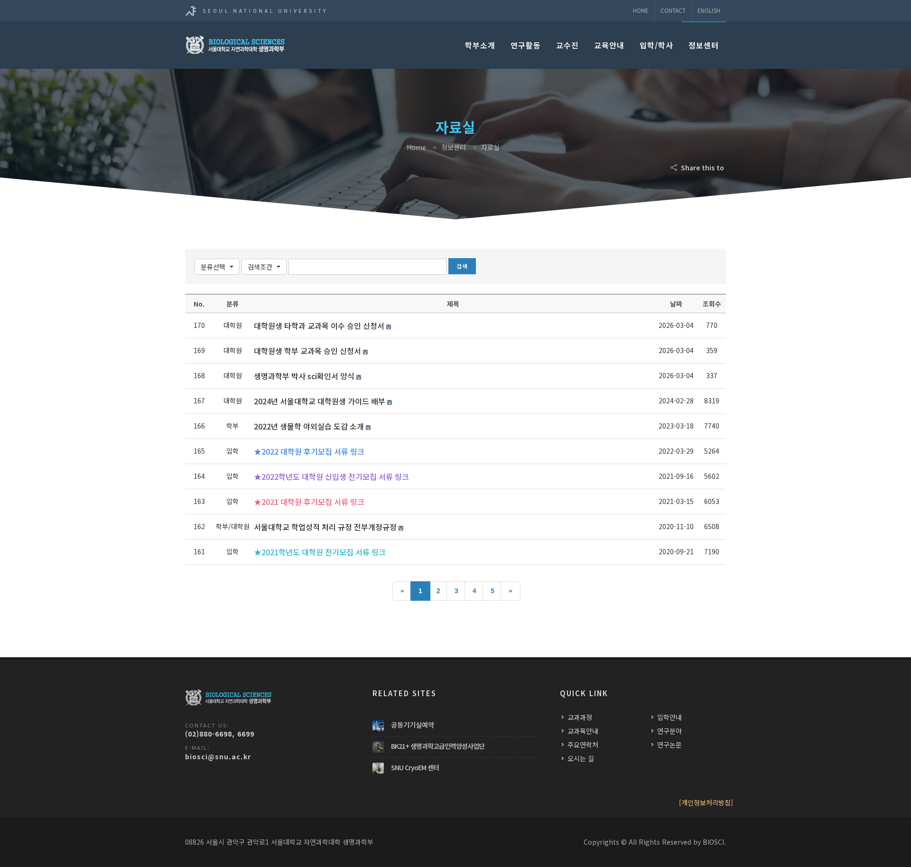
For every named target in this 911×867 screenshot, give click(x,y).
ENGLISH (708, 10)
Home (641, 10)
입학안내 (669, 717)
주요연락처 (582, 744)
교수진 (567, 45)
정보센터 (703, 45)
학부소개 (480, 45)
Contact (673, 10)
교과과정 (579, 717)
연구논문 (669, 744)
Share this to (701, 167)
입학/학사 (656, 45)
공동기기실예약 (412, 724)
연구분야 (669, 731)
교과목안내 (582, 731)
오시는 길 (580, 758)
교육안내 (609, 45)
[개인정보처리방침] (706, 802)
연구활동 (526, 45)
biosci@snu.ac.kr (218, 756)
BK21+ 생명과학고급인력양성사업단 (437, 746)
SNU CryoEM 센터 (415, 767)
